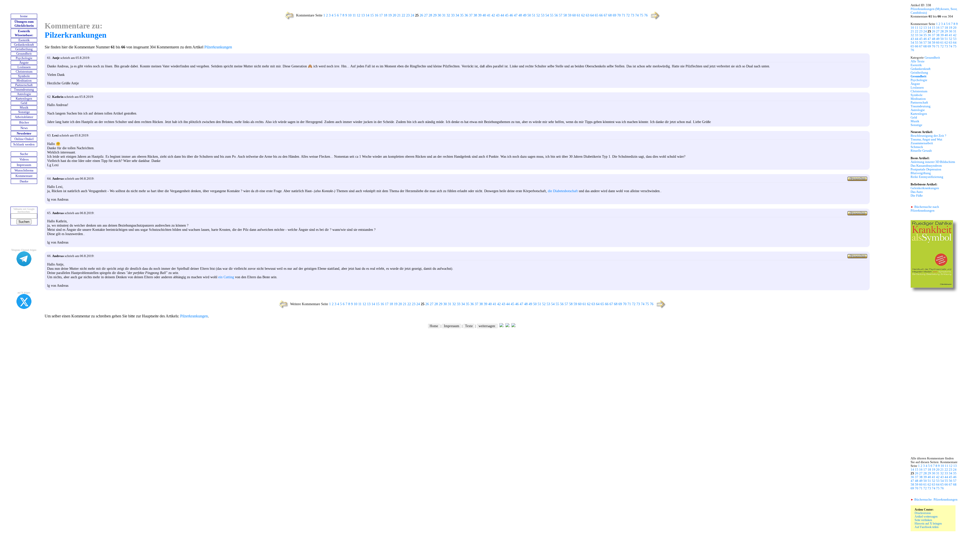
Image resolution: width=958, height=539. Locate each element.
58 (565, 15)
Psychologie (24, 58)
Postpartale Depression (926, 169)
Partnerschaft (24, 85)
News (24, 128)
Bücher (24, 122)
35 (462, 15)
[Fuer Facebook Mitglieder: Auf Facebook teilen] (513, 326)
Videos (24, 159)
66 (601, 15)
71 (623, 15)
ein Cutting (226, 277)
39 (479, 15)
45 (506, 15)
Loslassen (24, 67)
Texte (469, 326)
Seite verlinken (923, 520)
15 (372, 15)
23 (408, 15)
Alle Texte (918, 61)
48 (520, 15)
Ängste (24, 62)
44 (502, 15)
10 (350, 15)
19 (390, 15)
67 (605, 15)
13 (363, 15)
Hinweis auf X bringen (928, 523)
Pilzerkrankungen (76, 34)
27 (426, 15)
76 (646, 15)
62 (583, 15)
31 (444, 15)
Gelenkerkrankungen (925, 188)
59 (569, 15)
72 (628, 15)
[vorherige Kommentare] (288, 19)
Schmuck (917, 147)
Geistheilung (24, 49)
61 (578, 15)
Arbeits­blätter (24, 117)
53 (542, 15)
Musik (24, 107)
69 (614, 15)
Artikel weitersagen (926, 516)
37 (471, 15)
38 (475, 15)
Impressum (24, 165)
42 (493, 15)
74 (637, 15)
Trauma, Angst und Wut (926, 139)
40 (484, 15)
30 (439, 15)
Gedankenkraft (24, 44)
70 (619, 15)
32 (448, 15)
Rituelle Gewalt (921, 150)
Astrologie (24, 94)
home (24, 16)
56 (556, 15)
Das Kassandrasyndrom (926, 165)
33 (453, 15)
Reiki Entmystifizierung (927, 177)
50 (529, 15)
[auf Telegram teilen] (501, 326)
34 (457, 15)
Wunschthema (23, 170)
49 (524, 15)
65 (596, 15)
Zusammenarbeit (922, 143)
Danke (24, 181)
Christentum (24, 71)
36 (466, 15)
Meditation (24, 80)
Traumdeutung (24, 89)
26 (421, 15)
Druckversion (923, 513)
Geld (24, 103)
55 (551, 15)
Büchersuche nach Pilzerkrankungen (925, 208)
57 (560, 15)
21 (399, 15)
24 (412, 15)
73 (632, 15)
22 (403, 15)
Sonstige (24, 112)
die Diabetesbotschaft (563, 191)
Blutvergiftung (921, 173)
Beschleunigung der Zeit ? (928, 135)
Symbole (24, 76)
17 (381, 15)
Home (434, 326)
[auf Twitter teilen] (507, 326)
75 (641, 15)
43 (497, 15)
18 (385, 15)
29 (435, 15)
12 (358, 15)
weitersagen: (487, 326)
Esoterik (24, 40)
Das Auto (917, 192)
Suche (24, 154)
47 (515, 15)
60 (574, 15)
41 (488, 15)
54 (547, 15)
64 (592, 15)
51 (533, 15)
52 (538, 15)
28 (430, 15)
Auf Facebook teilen (927, 527)
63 (587, 15)
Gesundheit (24, 53)
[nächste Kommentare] (655, 19)
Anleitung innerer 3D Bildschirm (933, 162)
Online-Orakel (24, 139)
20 (394, 15)
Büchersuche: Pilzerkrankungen (934, 499)
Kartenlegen (24, 98)
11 (354, 15)
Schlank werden (24, 144)
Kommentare (24, 176)
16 (376, 15)
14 (367, 15)
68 (610, 15)
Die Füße (917, 195)
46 (511, 15)
